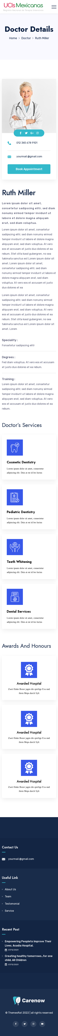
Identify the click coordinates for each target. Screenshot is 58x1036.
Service (9, 910)
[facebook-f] (16, 1024)
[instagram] (33, 1024)
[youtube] (42, 1024)
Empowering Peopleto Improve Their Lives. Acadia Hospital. (28, 943)
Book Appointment (29, 169)
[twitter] (25, 1024)
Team (8, 896)
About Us (10, 889)
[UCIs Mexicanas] (23, 6)
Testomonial (12, 903)
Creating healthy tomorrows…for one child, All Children (29, 958)
